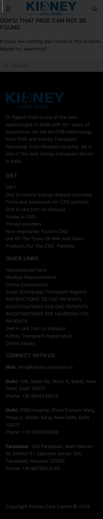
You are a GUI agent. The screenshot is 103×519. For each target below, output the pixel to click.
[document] (51, 259)
